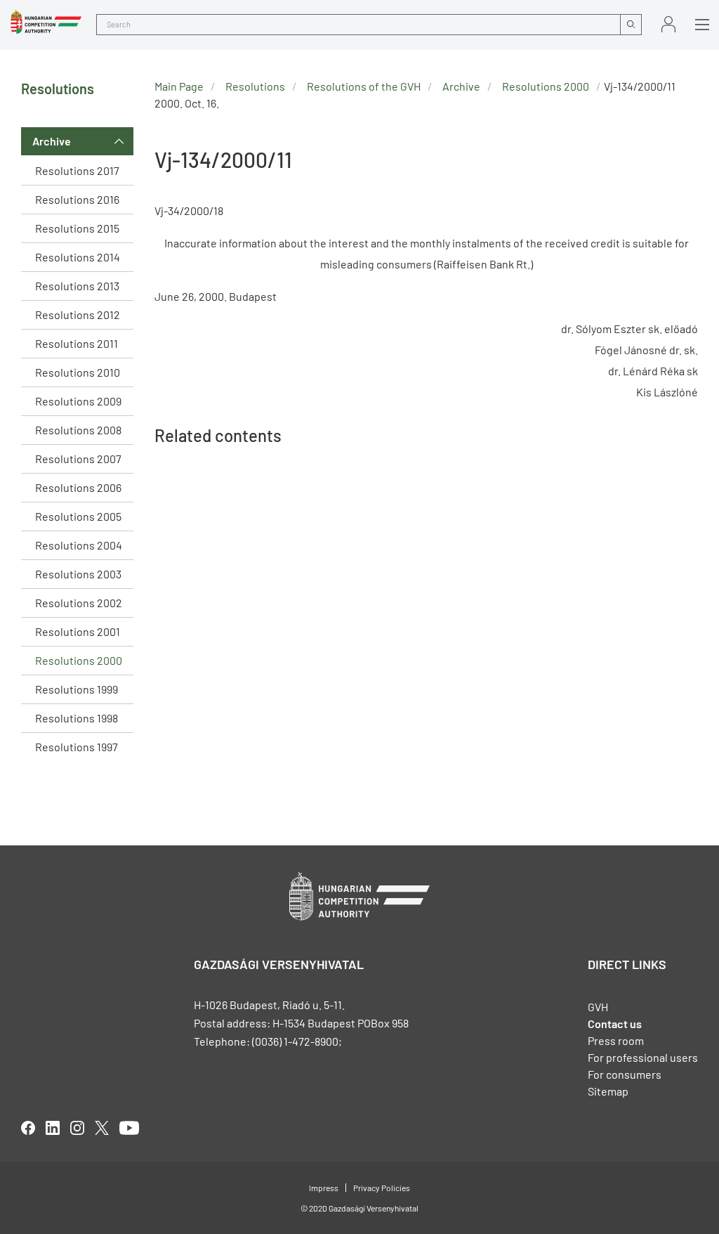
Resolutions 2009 (78, 401)
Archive (51, 141)
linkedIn (53, 1128)
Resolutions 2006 (78, 487)
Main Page (179, 86)
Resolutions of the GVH (364, 86)
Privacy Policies (381, 1188)
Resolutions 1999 (76, 689)
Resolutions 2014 (77, 257)
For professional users (643, 1057)
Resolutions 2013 (77, 285)
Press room (616, 1040)
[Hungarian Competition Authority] (46, 21)
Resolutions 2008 (78, 429)
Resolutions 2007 (78, 458)
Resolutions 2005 (78, 516)
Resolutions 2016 (77, 199)
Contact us (615, 1023)
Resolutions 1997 (76, 746)
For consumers (624, 1074)
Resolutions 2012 (77, 314)
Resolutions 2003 (78, 573)
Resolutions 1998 (76, 718)
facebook (28, 1128)
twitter (102, 1128)
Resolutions (255, 86)
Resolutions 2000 (78, 660)
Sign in (668, 24)
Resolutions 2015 (77, 228)
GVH (598, 1006)
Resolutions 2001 (77, 631)
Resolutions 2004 (78, 545)
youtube (129, 1128)
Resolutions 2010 (77, 372)
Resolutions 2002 (78, 602)
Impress (323, 1188)
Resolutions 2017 (77, 170)
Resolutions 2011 (76, 343)
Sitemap (608, 1091)
